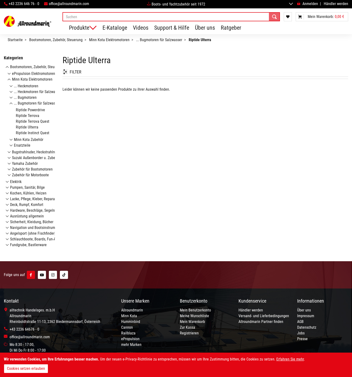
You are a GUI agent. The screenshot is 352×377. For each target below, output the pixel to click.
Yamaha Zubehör (25, 163)
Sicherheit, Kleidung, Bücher (31, 222)
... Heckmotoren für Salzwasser (38, 91)
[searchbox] (171, 16)
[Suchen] (274, 16)
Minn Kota (129, 316)
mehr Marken (131, 344)
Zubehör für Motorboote (30, 175)
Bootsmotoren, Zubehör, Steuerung (56, 40)
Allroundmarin (132, 310)
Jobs (301, 333)
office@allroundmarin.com (69, 3)
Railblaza (128, 333)
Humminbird (130, 321)
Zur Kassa (187, 327)
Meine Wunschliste (194, 316)
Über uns (205, 27)
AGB (300, 321)
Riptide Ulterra (27, 127)
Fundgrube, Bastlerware (28, 245)
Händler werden (336, 3)
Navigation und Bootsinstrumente (36, 227)
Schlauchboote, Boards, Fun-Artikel (37, 239)
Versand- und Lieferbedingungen (263, 316)
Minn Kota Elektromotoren (109, 40)
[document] (176, 364)
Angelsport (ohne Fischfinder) (33, 233)
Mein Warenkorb (192, 321)
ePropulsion (130, 339)
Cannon (127, 327)
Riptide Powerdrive (30, 110)
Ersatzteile (22, 145)
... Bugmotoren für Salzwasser (159, 40)
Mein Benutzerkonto (195, 310)
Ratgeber (231, 27)
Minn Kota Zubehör (28, 139)
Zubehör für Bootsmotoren (32, 169)
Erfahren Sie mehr (290, 359)
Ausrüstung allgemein (27, 216)
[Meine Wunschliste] (288, 17)
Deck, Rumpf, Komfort (26, 204)
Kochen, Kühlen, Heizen (28, 193)
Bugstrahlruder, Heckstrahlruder (36, 152)
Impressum (305, 316)
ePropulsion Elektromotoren (33, 73)
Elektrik (16, 181)
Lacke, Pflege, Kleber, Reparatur (34, 199)
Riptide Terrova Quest (32, 121)
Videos (140, 27)
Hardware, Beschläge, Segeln (32, 210)
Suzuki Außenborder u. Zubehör (36, 157)
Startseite (15, 40)
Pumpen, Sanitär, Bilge (27, 187)
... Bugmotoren (25, 97)
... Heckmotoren (26, 86)
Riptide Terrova (27, 115)
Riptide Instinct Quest (32, 133)
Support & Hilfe (171, 27)
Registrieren (189, 333)
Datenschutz (306, 327)
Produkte (79, 27)
